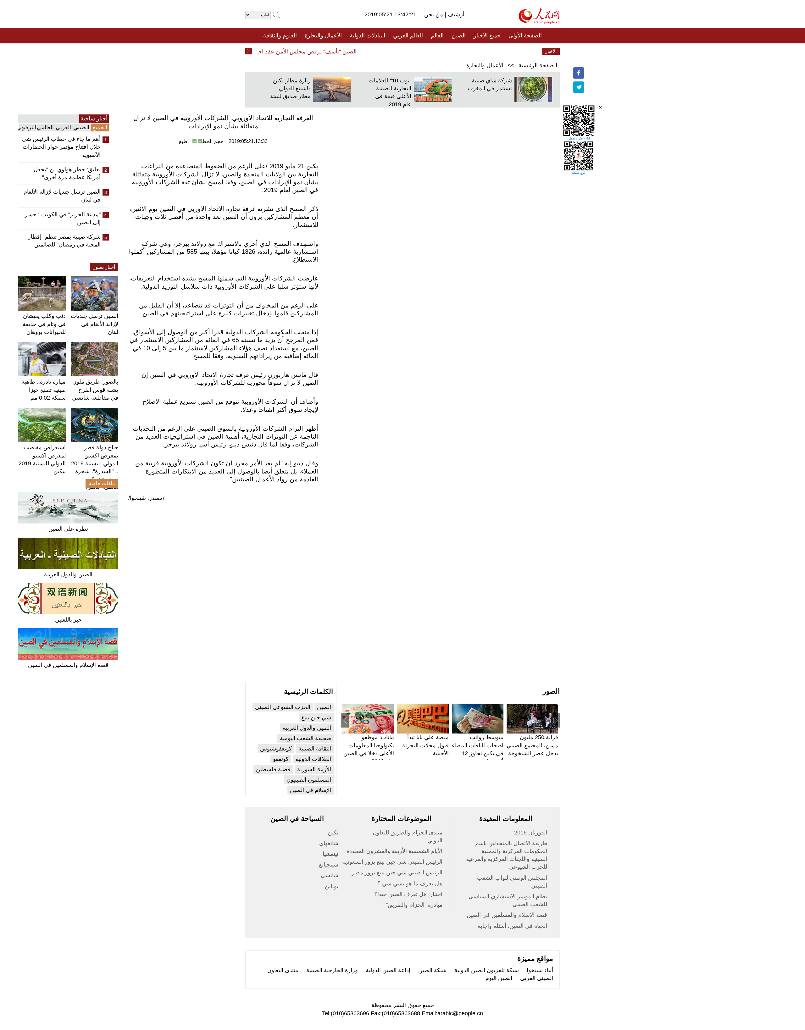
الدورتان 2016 (530, 832)
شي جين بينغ (316, 717)
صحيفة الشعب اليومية (305, 738)
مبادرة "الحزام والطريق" (414, 905)
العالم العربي (408, 35)
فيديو (375, 51)
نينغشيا (330, 854)
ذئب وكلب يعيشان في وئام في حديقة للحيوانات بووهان (44, 324)
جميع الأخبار (487, 35)
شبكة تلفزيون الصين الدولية (486, 970)
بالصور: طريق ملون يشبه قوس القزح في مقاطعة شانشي (95, 390)
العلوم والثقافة (280, 35)
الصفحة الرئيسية (538, 65)
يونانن (331, 886)
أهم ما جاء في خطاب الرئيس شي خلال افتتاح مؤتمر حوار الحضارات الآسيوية (61, 147)
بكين (333, 832)
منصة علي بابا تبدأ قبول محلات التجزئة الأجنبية (425, 745)
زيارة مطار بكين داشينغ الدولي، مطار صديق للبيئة (290, 88)
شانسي (329, 875)
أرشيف (455, 14)
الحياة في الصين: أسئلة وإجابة (512, 926)
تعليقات (398, 51)
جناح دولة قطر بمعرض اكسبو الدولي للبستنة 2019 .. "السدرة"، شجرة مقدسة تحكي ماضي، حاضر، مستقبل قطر (94, 471)
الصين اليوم (499, 978)
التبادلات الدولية (367, 35)
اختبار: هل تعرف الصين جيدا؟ (408, 894)
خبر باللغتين (68, 620)
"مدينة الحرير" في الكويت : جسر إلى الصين (63, 218)
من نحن (434, 14)
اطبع (184, 141)
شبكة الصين (432, 970)
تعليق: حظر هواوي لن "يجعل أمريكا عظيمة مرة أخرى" (67, 173)
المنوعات (425, 51)
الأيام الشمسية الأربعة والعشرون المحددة (394, 851)
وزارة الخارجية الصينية (332, 970)
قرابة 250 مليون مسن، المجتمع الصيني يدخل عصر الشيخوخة (532, 745)
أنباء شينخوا (540, 970)
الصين (459, 35)
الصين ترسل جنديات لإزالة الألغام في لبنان (62, 196)
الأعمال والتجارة (323, 35)
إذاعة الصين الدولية (388, 970)
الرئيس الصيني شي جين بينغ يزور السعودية (392, 862)
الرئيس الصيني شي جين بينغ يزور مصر (397, 872)
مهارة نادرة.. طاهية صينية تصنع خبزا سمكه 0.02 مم (43, 390)
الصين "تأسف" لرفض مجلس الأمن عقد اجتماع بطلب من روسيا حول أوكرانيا (282, 51)
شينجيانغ (328, 864)
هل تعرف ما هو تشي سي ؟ (409, 883)
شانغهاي (328, 843)
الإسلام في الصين (310, 790)
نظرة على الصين (68, 529)
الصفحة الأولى (525, 35)
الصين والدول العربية (68, 574)
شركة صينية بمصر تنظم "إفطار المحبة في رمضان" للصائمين (64, 241)
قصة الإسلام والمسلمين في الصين (68, 665)
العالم (437, 35)
